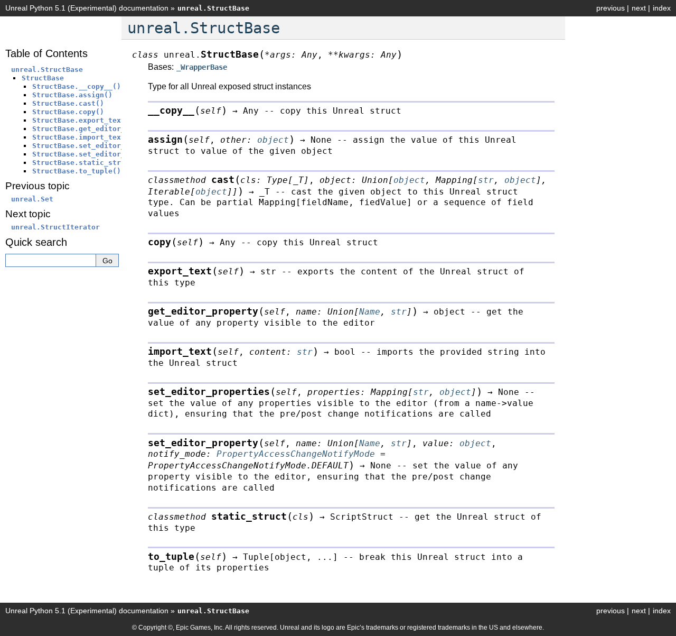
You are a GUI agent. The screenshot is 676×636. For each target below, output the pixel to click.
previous (610, 8)
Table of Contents (46, 53)
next (639, 8)
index (662, 8)
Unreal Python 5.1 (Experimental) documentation (86, 8)
